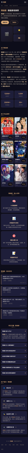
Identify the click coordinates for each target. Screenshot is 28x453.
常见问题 (22, 444)
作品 (10, 444)
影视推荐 (6, 5)
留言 (2, 449)
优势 (13, 444)
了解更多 (14, 22)
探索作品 (5, 22)
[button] (7, 128)
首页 (2, 5)
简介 (6, 444)
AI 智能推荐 (19, 59)
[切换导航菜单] (25, 2)
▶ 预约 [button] (10, 137)
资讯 (17, 444)
